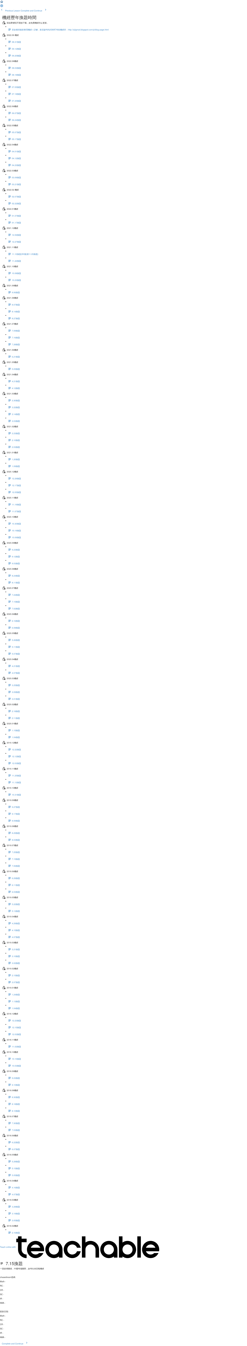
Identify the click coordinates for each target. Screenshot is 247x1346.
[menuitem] (1, 6)
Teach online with (8, 1247)
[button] (1, 2)
